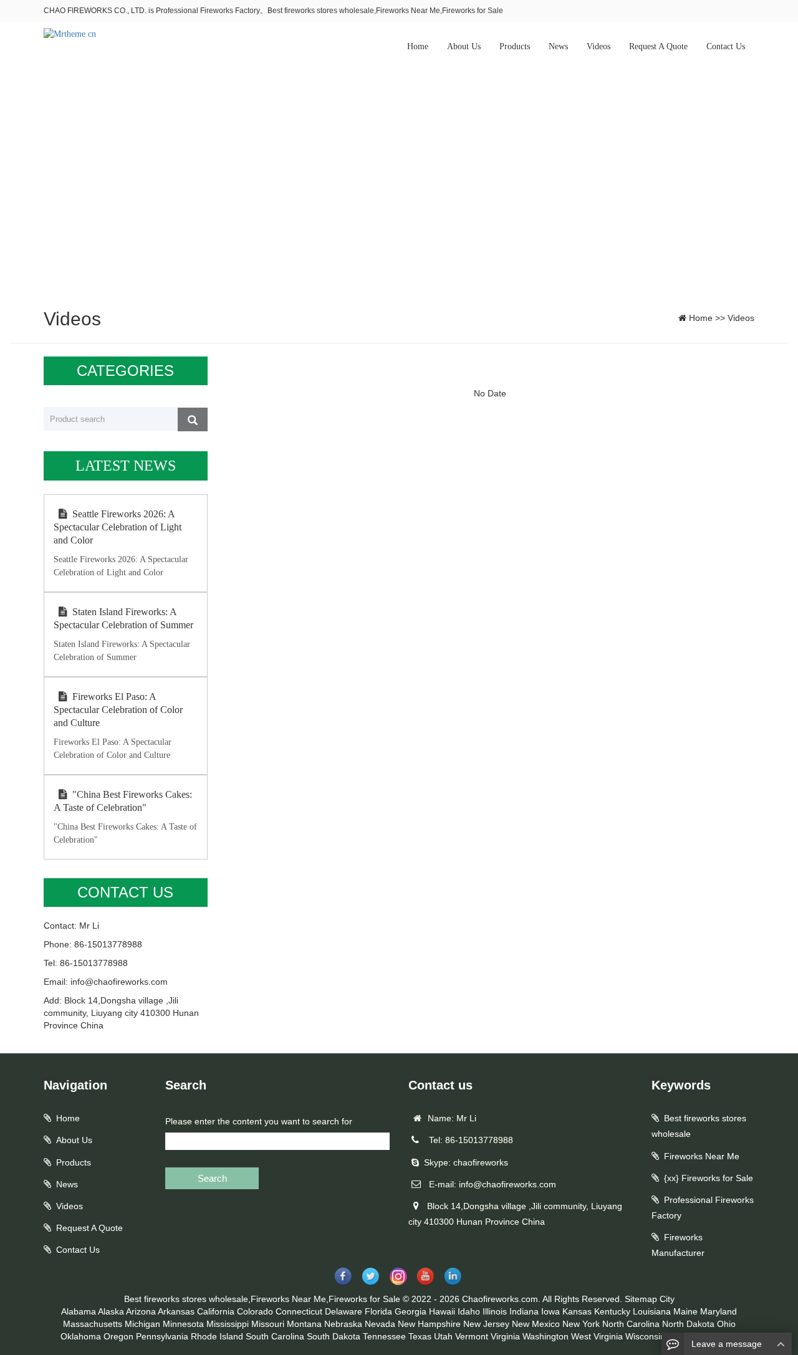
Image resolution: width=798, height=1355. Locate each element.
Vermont (471, 1336)
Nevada (380, 1324)
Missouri (267, 1324)
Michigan (142, 1324)
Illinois (495, 1311)
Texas (419, 1336)
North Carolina (631, 1324)
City (667, 1299)
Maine (685, 1311)
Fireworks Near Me (701, 1156)
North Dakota (688, 1324)
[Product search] (193, 419)
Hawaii (442, 1311)
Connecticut (299, 1311)
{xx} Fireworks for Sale (708, 1178)
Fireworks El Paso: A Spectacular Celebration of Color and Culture (118, 709)
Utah (443, 1336)
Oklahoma (80, 1336)
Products (514, 46)
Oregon (118, 1336)
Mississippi (227, 1324)
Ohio (726, 1324)
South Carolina (275, 1336)
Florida (378, 1311)
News (558, 46)
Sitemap (641, 1299)
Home (417, 46)
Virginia (505, 1336)
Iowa (550, 1311)
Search (212, 1178)
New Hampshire (429, 1324)
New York (581, 1324)
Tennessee (384, 1336)
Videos (598, 46)
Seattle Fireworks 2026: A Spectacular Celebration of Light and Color (117, 527)
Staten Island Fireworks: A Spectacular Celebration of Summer (123, 618)
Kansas (577, 1311)
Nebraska (343, 1324)
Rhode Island (217, 1336)
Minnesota (183, 1324)
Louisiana (652, 1311)
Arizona (141, 1311)
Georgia (410, 1311)
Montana (304, 1324)
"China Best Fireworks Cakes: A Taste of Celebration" (123, 801)
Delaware (343, 1311)
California (215, 1311)
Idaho (469, 1311)
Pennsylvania (162, 1336)
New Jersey (486, 1324)
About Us (464, 46)
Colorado (255, 1311)
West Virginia (597, 1336)
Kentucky (612, 1311)
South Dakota (333, 1336)
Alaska (111, 1311)
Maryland (718, 1311)
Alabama (78, 1311)
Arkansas (176, 1311)
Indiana (524, 1311)
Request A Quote (658, 46)
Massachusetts (92, 1324)
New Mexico (536, 1324)
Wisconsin (645, 1336)
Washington (545, 1336)
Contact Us (725, 46)
